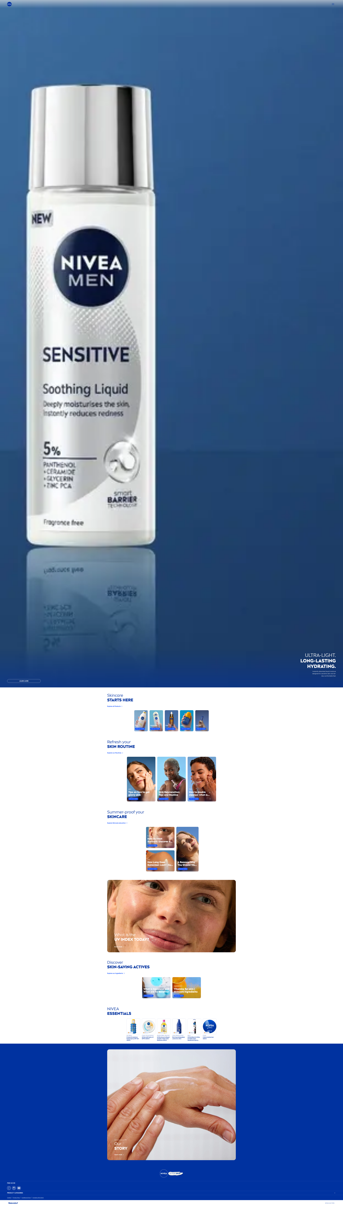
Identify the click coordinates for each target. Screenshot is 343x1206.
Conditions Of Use (26, 1197)
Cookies (9, 1197)
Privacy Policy (16, 1197)
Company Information (38, 1197)
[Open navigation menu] (333, 4)
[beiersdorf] (13, 1203)
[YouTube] (19, 1188)
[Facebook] (9, 1188)
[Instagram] (14, 1188)
